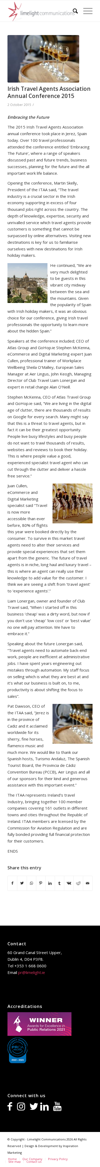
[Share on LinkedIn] (50, 883)
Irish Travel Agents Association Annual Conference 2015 (49, 92)
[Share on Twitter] (21, 883)
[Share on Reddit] (78, 883)
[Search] (72, 11)
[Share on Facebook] (12, 883)
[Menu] (85, 11)
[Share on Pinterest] (40, 883)
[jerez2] (43, 59)
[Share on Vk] (68, 883)
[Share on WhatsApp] (31, 883)
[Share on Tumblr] (59, 883)
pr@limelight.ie (31, 972)
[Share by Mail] (87, 883)
